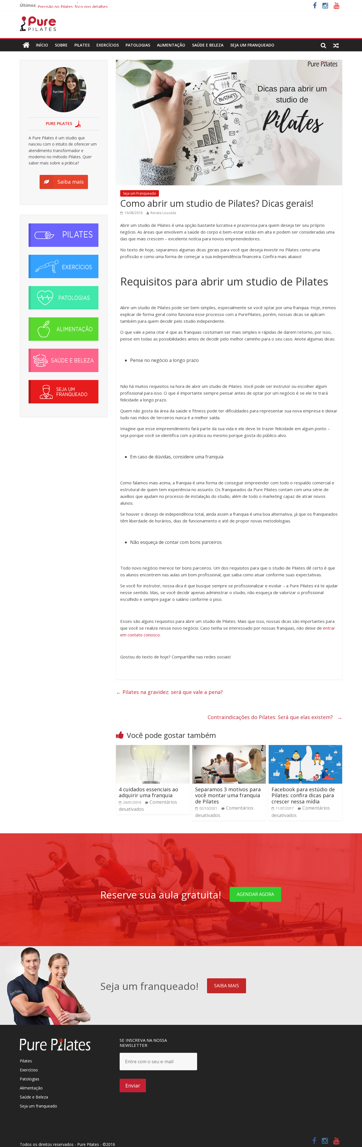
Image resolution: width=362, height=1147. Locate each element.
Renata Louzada (163, 212)
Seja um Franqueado (252, 45)
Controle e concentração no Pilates (70, 5)
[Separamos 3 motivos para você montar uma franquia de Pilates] (229, 748)
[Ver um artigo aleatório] (336, 45)
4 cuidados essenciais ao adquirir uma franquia (148, 792)
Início (42, 45)
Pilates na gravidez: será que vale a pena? (172, 692)
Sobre (61, 45)
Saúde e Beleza (34, 1097)
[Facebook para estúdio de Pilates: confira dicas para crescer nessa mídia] (305, 748)
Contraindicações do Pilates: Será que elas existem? (275, 717)
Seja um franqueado (38, 1106)
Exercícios (107, 45)
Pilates (82, 45)
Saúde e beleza (207, 45)
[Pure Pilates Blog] (38, 20)
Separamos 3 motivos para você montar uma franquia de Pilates (228, 795)
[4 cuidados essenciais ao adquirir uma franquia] (152, 748)
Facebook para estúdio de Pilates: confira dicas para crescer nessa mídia (303, 795)
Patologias (138, 45)
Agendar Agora (255, 894)
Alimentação (171, 45)
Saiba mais (226, 986)
